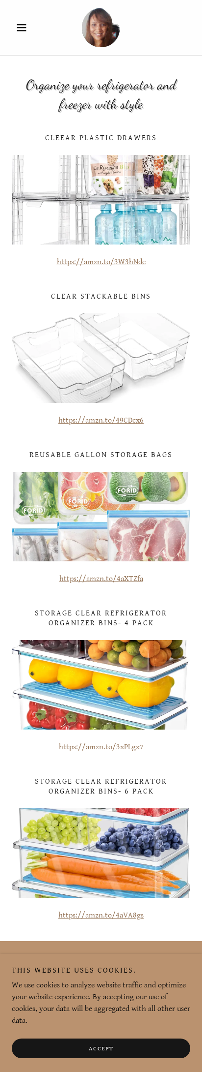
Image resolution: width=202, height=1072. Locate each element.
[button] (25, 27)
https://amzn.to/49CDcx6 (101, 420)
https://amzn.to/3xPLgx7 (101, 747)
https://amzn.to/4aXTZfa (101, 578)
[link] (101, 27)
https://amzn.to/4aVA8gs (101, 915)
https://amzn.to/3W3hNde (101, 262)
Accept (101, 1048)
